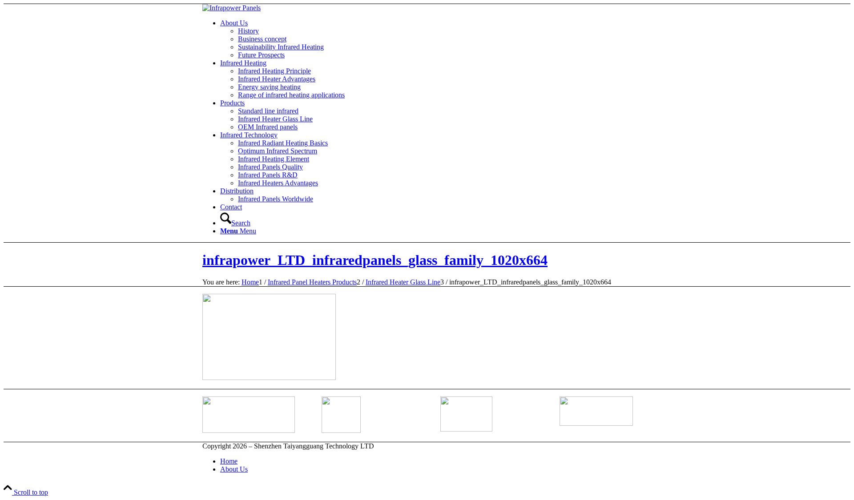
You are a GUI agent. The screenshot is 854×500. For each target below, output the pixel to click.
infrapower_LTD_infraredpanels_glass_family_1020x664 (375, 260)
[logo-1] (231, 8)
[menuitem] (436, 39)
